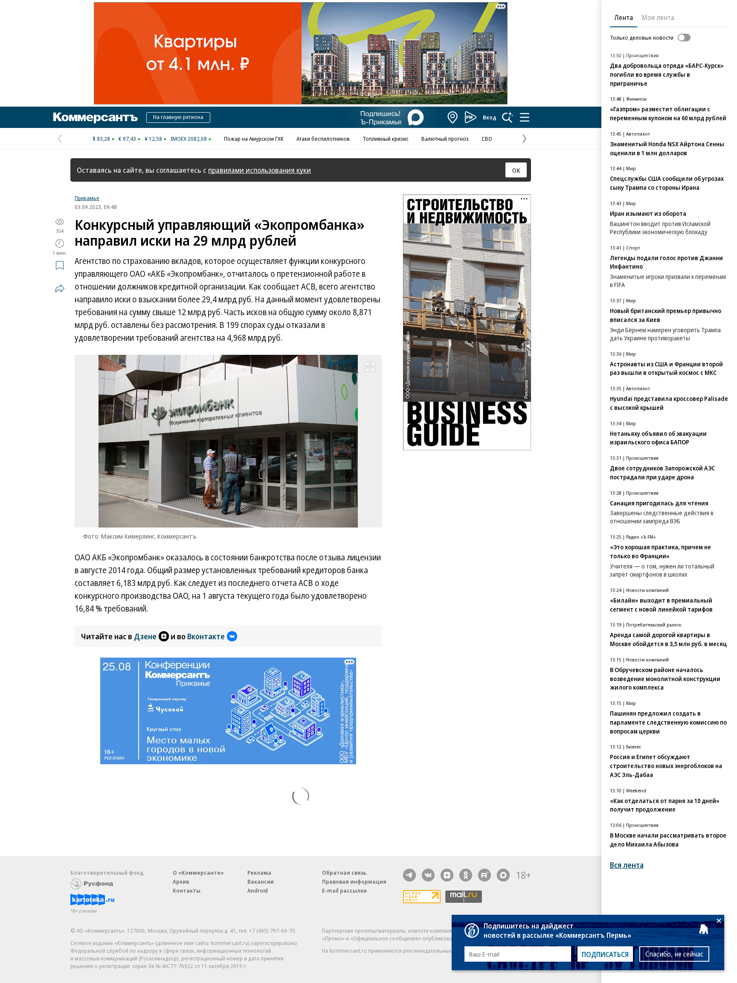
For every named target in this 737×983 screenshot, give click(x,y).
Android (257, 890)
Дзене (145, 636)
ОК (516, 170)
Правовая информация (354, 881)
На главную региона (178, 117)
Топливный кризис (386, 138)
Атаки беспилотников (323, 138)
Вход (489, 117)
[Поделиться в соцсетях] (60, 288)
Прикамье (87, 198)
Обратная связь (344, 872)
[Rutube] (484, 875)
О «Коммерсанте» (198, 872)
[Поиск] (507, 117)
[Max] (503, 875)
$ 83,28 (101, 138)
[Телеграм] (409, 875)
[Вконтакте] (428, 875)
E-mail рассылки (344, 890)
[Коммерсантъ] (95, 117)
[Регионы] (453, 117)
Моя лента (657, 17)
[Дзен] (447, 875)
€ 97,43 (127, 138)
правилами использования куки (259, 170)
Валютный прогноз (445, 138)
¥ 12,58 (153, 138)
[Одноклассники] (465, 875)
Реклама (259, 872)
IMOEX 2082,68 (189, 138)
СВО (487, 138)
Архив (181, 881)
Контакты (186, 890)
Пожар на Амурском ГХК (254, 138)
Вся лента (627, 865)
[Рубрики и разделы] (524, 117)
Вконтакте (206, 636)
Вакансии (260, 881)
